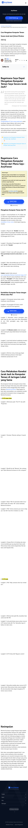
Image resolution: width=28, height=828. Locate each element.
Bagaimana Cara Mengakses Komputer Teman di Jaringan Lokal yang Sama (14, 144)
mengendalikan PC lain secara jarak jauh (11, 121)
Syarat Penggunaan (19, 824)
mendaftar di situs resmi (7, 222)
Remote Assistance (11, 389)
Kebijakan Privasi (9, 824)
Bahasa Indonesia (14, 809)
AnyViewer (3, 26)
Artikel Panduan (8, 26)
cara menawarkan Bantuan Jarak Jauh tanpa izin (13, 275)
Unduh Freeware (12, 17)
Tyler (8, 58)
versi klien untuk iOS (13, 191)
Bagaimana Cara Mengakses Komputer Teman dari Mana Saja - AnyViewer (14, 138)
